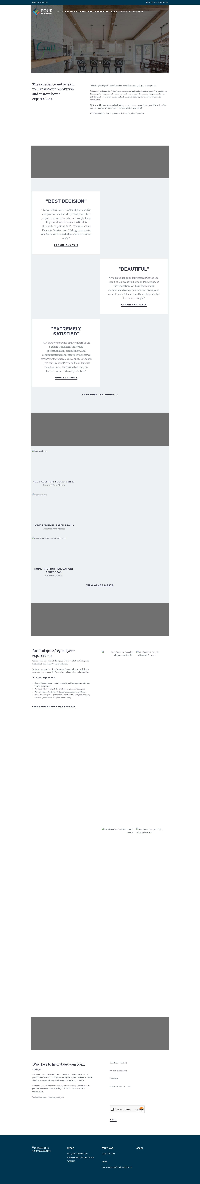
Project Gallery (75, 12)
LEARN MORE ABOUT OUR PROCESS (53, 706)
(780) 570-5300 (108, 1153)
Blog (114, 12)
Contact (138, 12)
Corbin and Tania (134, 305)
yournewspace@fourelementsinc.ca (117, 1167)
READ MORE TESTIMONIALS (100, 394)
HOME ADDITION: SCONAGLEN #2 (54, 481)
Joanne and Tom (66, 245)
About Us (125, 12)
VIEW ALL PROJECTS (100, 585)
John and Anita (66, 378)
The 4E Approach (98, 12)
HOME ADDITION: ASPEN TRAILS (54, 525)
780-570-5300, (54, 1088)
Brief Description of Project (120, 1086)
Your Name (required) (118, 1063)
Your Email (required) (118, 1070)
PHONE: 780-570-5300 (40, 2)
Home (60, 12)
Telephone (114, 1078)
